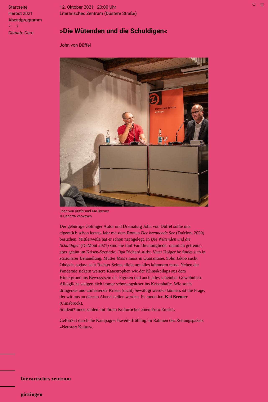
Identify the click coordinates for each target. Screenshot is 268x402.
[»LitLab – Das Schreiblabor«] (10, 26)
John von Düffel (75, 45)
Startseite (18, 7)
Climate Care (20, 32)
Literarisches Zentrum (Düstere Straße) (98, 13)
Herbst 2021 (20, 13)
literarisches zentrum (46, 378)
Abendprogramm (25, 20)
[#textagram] (17, 26)
